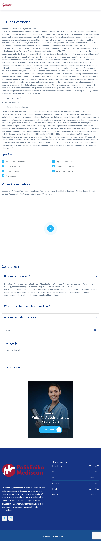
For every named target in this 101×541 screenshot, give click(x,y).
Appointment (48, 430)
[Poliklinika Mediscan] (7, 5)
